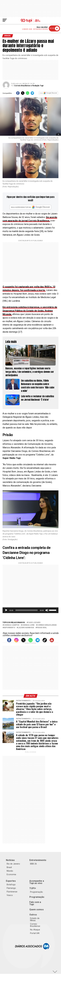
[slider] (53, 610)
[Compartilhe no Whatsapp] (27, 94)
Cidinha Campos (11, 625)
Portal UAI (34, 933)
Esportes (11, 881)
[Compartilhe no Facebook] (18, 94)
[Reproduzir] (6, 610)
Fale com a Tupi (35, 903)
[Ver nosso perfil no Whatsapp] (30, 641)
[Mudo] (46, 610)
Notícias (10, 860)
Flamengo (11, 888)
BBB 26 (33, 863)
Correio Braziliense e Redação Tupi (28, 86)
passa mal (42, 628)
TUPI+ (32, 888)
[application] (30, 610)
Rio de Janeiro (13, 863)
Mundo (10, 871)
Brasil (9, 867)
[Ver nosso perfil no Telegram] (37, 641)
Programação (36, 892)
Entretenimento (37, 860)
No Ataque (35, 929)
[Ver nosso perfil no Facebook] (9, 641)
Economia (11, 874)
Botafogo (11, 884)
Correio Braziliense (47, 625)
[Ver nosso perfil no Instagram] (16, 641)
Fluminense (12, 891)
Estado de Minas (34, 919)
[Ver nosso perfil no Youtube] (52, 641)
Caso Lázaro (34, 622)
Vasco (10, 895)
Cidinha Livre (28, 625)
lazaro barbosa (26, 628)
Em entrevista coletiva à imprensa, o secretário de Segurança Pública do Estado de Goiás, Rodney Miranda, (30, 311)
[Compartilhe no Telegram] (32, 94)
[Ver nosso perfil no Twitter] (23, 641)
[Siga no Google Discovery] (48, 94)
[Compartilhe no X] (22, 94)
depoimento (9, 628)
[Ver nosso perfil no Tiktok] (45, 641)
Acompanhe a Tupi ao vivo (36, 882)
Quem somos (36, 909)
